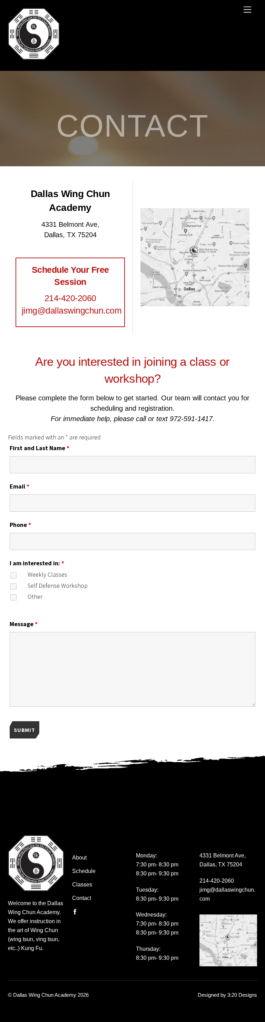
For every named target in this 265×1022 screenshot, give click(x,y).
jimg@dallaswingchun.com (71, 310)
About (79, 857)
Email (19, 486)
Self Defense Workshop (58, 585)
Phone (20, 525)
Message (24, 624)
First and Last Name (39, 448)
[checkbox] (18, 581)
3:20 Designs (242, 995)
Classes (82, 884)
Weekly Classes (47, 574)
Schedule (84, 871)
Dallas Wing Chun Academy (44, 995)
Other (35, 596)
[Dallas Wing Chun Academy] (34, 55)
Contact (81, 898)
